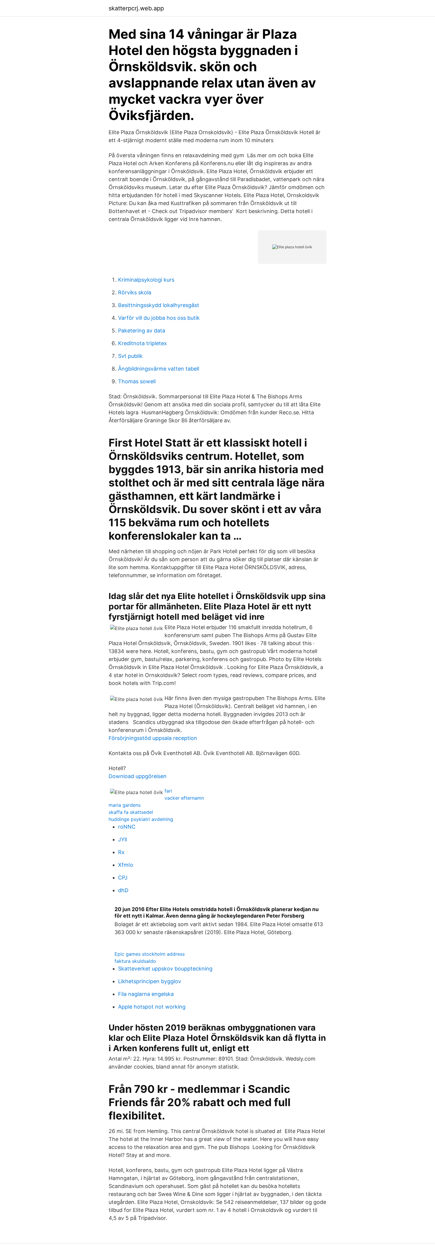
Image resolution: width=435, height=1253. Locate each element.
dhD (123, 890)
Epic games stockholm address (150, 954)
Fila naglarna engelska (146, 994)
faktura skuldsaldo (135, 961)
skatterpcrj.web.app (136, 8)
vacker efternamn (184, 798)
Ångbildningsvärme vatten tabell (158, 369)
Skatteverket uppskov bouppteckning (165, 968)
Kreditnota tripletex (142, 343)
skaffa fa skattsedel (131, 812)
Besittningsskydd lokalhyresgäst (158, 305)
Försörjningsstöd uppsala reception (153, 738)
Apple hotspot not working (152, 1007)
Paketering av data (141, 330)
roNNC (127, 827)
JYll (122, 839)
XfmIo (125, 865)
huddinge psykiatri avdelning (141, 819)
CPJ (123, 877)
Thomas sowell (137, 381)
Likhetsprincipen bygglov (149, 981)
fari (168, 791)
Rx (121, 852)
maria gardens (125, 805)
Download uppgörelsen (138, 776)
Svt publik (130, 356)
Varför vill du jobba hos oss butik (159, 318)
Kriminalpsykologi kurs (146, 280)
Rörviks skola (134, 292)
